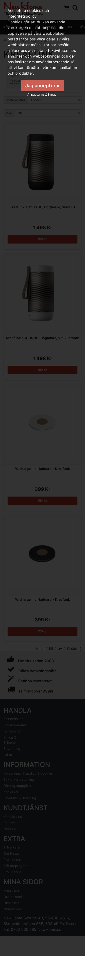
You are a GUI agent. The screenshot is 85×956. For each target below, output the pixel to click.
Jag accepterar (42, 85)
